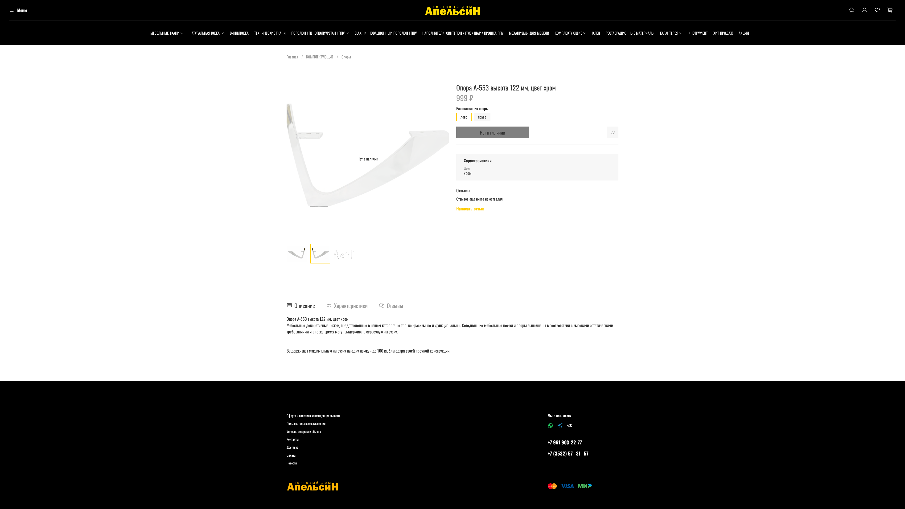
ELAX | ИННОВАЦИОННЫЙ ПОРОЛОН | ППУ (386, 33)
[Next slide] (441, 158)
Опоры (346, 57)
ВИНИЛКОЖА (239, 33)
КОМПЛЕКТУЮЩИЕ (568, 33)
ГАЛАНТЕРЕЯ (669, 33)
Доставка (292, 447)
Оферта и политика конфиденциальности (313, 415)
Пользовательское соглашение (306, 423)
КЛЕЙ (596, 33)
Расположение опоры (472, 108)
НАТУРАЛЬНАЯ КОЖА (204, 33)
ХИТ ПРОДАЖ (723, 33)
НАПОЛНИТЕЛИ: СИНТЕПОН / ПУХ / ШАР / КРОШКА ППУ (462, 33)
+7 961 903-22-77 (565, 442)
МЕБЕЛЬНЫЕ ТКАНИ (164, 33)
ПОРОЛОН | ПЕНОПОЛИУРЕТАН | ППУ (318, 33)
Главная (292, 57)
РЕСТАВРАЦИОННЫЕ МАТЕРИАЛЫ (630, 33)
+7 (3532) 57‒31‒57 (568, 453)
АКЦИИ (744, 33)
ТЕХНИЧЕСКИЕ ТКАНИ (270, 33)
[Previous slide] (294, 158)
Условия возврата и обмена (304, 431)
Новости (292, 462)
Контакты (293, 439)
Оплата (291, 455)
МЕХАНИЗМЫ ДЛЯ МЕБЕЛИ (529, 33)
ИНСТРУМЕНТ (698, 33)
